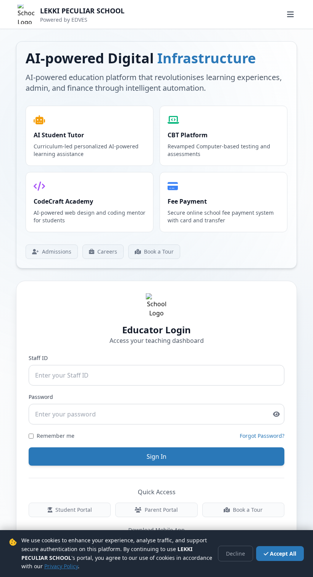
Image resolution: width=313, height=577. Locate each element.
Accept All (283, 553)
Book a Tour (159, 251)
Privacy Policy (61, 566)
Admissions (56, 251)
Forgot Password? (262, 435)
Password (41, 396)
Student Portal (73, 509)
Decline (235, 553)
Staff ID (38, 358)
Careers (107, 251)
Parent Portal (161, 509)
